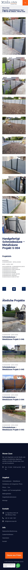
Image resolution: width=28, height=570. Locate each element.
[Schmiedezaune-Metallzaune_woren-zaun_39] (14, 225)
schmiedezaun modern (9, 272)
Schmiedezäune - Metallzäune (11, 262)
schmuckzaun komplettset (10, 276)
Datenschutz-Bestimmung (9, 531)
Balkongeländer (6, 494)
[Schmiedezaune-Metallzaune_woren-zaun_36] (14, 165)
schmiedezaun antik (18, 266)
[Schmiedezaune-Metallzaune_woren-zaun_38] (14, 205)
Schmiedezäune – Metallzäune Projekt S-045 (13, 368)
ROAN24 (21, 561)
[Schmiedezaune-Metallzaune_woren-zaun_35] (14, 145)
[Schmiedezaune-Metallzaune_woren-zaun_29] (14, 26)
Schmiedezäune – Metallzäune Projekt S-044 (13, 398)
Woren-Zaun (11, 561)
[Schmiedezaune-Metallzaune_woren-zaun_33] (14, 105)
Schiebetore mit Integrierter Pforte (12, 484)
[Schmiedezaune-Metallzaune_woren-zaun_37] (14, 185)
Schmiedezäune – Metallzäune (11, 481)
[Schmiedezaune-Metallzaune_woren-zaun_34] (14, 125)
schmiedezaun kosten (9, 271)
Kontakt (4, 541)
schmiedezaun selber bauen (11, 274)
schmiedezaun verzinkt (9, 275)
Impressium (5, 538)
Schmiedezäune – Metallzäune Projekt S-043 (13, 428)
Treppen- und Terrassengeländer (11, 490)
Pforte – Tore (6, 487)
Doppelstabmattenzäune (9, 497)
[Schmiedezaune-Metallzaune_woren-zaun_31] (14, 66)
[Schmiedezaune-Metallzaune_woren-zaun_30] (14, 46)
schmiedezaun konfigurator (11, 269)
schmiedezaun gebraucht (10, 268)
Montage (4, 500)
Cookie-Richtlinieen (7, 534)
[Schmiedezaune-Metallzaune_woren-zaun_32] (14, 85)
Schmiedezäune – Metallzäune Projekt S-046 (13, 338)
